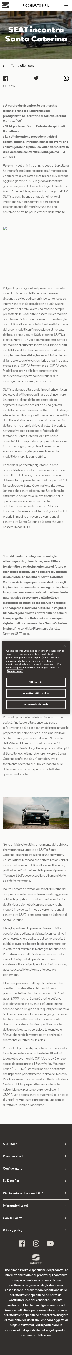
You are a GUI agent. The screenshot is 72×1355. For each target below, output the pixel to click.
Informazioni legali (16, 1205)
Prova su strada (13, 1156)
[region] (36, 677)
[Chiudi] (64, 645)
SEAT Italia (10, 1144)
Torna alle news (22, 65)
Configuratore (13, 1168)
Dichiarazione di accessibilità (23, 1193)
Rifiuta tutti (36, 682)
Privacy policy (12, 1230)
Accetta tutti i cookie (36, 693)
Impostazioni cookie (36, 704)
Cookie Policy (12, 1218)
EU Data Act (11, 1180)
